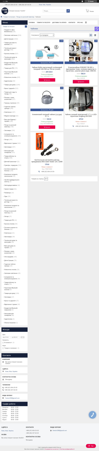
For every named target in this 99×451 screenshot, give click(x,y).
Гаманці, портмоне (10, 103)
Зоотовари (7, 130)
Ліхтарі (6, 139)
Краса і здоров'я (9, 88)
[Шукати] (68, 11)
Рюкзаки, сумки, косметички (9, 98)
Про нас (80, 22)
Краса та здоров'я (10, 300)
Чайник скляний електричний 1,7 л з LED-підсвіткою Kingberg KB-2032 (81, 115)
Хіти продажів (8, 256)
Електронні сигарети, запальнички (11, 175)
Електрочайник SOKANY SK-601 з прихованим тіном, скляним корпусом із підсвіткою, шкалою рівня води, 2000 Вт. (81, 69)
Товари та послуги (9, 17)
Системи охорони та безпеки (10, 169)
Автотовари (8, 147)
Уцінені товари (9, 189)
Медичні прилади (9, 116)
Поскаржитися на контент (52, 449)
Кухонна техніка (9, 53)
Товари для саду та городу (10, 93)
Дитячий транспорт (10, 161)
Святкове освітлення (10, 35)
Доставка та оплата (59, 22)
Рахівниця (7, 192)
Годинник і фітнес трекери (10, 107)
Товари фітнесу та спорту (10, 157)
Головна (32, 22)
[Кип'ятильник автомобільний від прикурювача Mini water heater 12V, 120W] (46, 144)
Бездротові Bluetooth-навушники (11, 63)
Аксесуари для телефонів (9, 151)
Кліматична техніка (10, 77)
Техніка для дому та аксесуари (10, 58)
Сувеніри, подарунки (10, 165)
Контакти (72, 22)
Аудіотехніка (8, 81)
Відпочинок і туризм (10, 143)
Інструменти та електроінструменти (10, 135)
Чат (92, 446)
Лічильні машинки (10, 322)
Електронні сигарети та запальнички (11, 206)
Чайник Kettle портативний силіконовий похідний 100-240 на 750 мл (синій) (47, 68)
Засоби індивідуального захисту (11, 180)
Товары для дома (9, 84)
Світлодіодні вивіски (10, 185)
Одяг (5, 196)
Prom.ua (59, 447)
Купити (48, 80)
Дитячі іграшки (8, 39)
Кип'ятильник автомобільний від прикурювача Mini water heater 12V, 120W (46, 161)
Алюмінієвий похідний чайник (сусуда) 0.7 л (47, 115)
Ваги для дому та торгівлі (9, 246)
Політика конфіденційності (67, 449)
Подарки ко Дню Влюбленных (9, 30)
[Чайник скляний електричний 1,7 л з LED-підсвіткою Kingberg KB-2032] (81, 99)
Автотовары (8, 236)
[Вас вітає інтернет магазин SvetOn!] (4, 11)
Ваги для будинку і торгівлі (10, 120)
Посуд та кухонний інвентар (25, 17)
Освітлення (8, 112)
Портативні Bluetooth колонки (10, 72)
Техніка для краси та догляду (10, 201)
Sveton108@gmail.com (12, 398)
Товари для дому (9, 293)
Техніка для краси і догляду (10, 49)
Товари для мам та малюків (10, 43)
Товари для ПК (9, 68)
